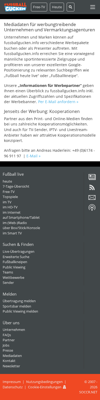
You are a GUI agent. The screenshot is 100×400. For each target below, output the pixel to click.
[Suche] (70, 7)
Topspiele (10, 196)
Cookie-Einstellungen (44, 387)
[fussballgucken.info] (15, 7)
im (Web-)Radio (15, 222)
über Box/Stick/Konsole (21, 227)
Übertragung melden (19, 300)
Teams (8, 272)
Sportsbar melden (17, 306)
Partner (9, 340)
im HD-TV (10, 207)
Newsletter (11, 366)
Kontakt (9, 360)
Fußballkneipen (15, 261)
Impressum (12, 381)
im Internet (12, 212)
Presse (8, 350)
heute (7, 181)
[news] (92, 178)
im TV (7, 202)
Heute (57, 7)
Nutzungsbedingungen (44, 381)
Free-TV (39, 7)
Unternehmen (14, 329)
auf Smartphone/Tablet (21, 217)
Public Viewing (14, 267)
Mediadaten (12, 355)
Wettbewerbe (13, 277)
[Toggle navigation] (92, 7)
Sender (8, 282)
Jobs (6, 345)
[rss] (92, 189)
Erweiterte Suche (16, 256)
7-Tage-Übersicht (16, 186)
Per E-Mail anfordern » (58, 101)
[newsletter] (92, 199)
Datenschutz (13, 387)
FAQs (7, 334)
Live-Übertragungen (18, 251)
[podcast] (92, 209)
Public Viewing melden (20, 311)
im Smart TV (12, 233)
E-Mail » (33, 155)
